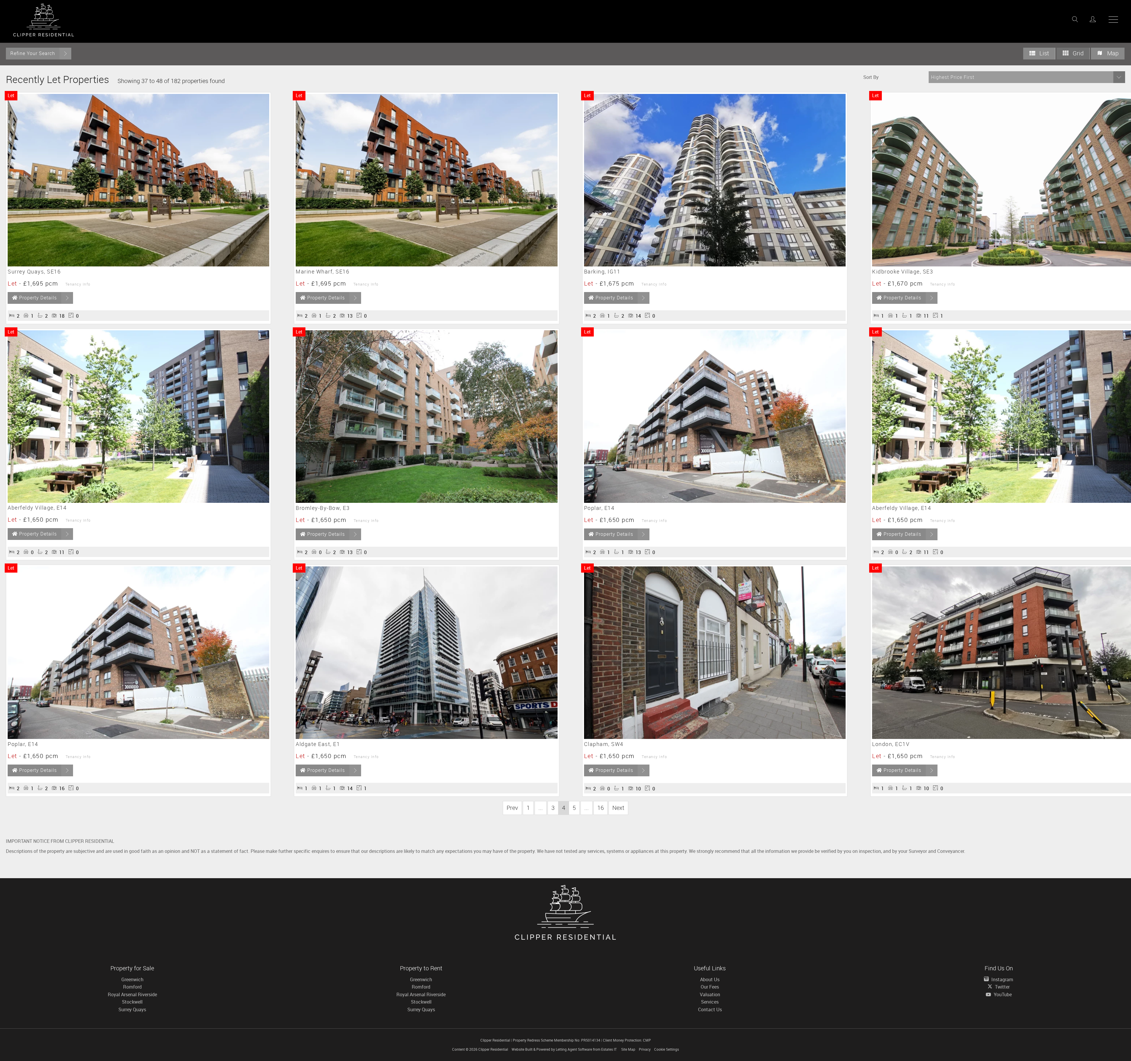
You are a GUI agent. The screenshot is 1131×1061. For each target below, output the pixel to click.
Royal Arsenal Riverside (132, 994)
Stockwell (132, 1002)
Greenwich (132, 979)
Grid (1077, 53)
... (540, 808)
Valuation (710, 994)
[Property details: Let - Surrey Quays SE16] (138, 264)
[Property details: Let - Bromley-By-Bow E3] (426, 501)
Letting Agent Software (574, 1049)
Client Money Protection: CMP (627, 1040)
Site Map (628, 1049)
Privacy (645, 1049)
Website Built (522, 1049)
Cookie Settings (666, 1049)
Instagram (1001, 979)
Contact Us (710, 1009)
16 (600, 808)
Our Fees (710, 987)
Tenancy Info (78, 284)
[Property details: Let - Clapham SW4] (715, 737)
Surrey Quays (132, 1009)
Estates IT (609, 1049)
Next (618, 808)
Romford (132, 987)
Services (710, 1002)
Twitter (1002, 987)
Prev (512, 808)
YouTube (1002, 994)
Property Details (38, 297)
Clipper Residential (493, 1049)
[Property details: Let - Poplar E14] (715, 501)
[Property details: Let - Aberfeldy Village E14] (138, 501)
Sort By (871, 77)
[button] (1027, 77)
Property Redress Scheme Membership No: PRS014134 (556, 1040)
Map (1112, 53)
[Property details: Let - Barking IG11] (715, 264)
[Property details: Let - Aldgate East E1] (426, 737)
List (1043, 53)
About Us (710, 979)
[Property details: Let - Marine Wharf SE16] (426, 264)
